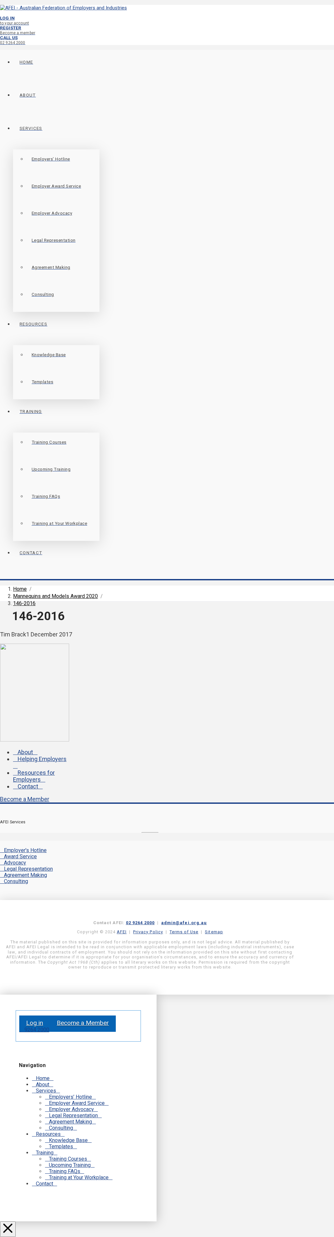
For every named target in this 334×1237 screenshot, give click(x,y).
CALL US (12, 40)
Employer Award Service (77, 1103)
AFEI (122, 931)
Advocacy (15, 863)
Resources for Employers (34, 776)
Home (43, 1078)
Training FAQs (64, 1171)
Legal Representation (28, 869)
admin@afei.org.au (184, 922)
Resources (48, 1134)
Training (44, 1153)
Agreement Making (25, 875)
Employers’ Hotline (70, 1097)
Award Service (20, 856)
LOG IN (14, 20)
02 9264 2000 (140, 922)
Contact (28, 786)
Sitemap (214, 931)
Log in (34, 1023)
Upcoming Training (70, 1165)
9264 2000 (36, 1030)
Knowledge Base (68, 1140)
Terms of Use (184, 931)
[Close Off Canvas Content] (8, 1229)
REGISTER (17, 30)
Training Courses (68, 1159)
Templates (61, 1146)
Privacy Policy (148, 931)
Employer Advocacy (71, 1109)
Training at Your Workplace (79, 1177)
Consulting (16, 881)
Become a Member (24, 799)
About (25, 752)
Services (46, 1091)
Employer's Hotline (25, 850)
